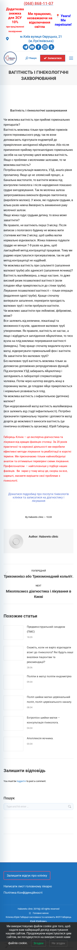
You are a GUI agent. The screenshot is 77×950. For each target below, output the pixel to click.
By (34, 517)
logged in (21, 781)
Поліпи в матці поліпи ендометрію (49, 676)
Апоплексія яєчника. (40, 738)
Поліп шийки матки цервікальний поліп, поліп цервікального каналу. (49, 699)
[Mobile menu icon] (71, 58)
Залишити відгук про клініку (27, 875)
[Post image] (13, 632)
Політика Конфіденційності (23, 892)
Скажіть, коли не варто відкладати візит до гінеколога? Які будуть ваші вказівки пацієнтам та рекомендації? (50, 655)
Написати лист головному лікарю (28, 886)
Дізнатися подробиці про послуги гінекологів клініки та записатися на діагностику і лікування (38, 497)
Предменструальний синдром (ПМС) (46, 629)
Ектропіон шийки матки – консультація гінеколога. (43, 720)
